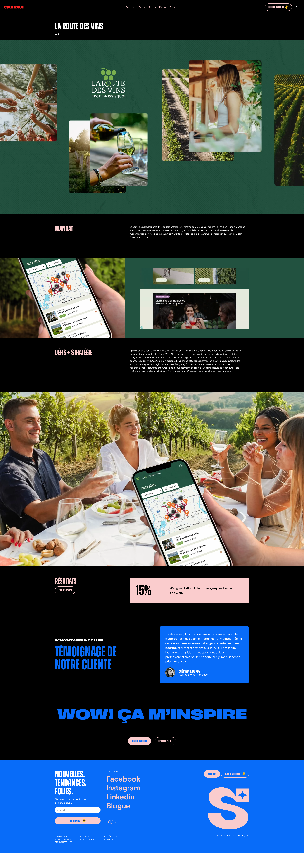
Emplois (163, 7)
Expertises (131, 7)
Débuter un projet (278, 7)
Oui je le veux (75, 820)
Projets (142, 7)
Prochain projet (165, 741)
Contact (174, 7)
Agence (153, 7)
